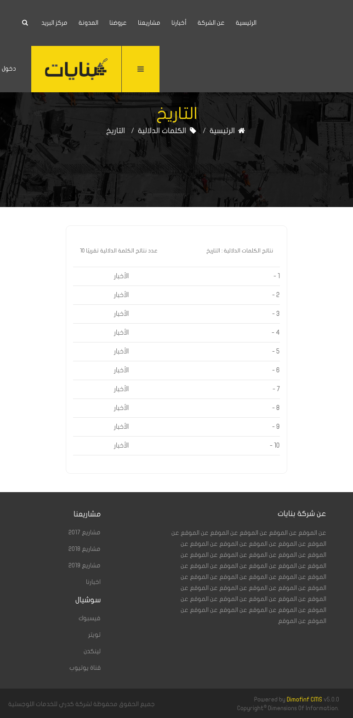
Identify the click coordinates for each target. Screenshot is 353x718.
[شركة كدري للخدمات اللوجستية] (76, 69)
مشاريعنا (149, 23)
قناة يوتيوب (85, 668)
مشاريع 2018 (84, 549)
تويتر (94, 635)
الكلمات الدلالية (163, 131)
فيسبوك (90, 618)
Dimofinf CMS (304, 699)
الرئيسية (246, 23)
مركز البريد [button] (54, 23)
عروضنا (118, 23)
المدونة (88, 23)
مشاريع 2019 (84, 565)
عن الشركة (211, 23)
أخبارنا (179, 23)
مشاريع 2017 (84, 532)
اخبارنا (93, 582)
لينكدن (92, 651)
